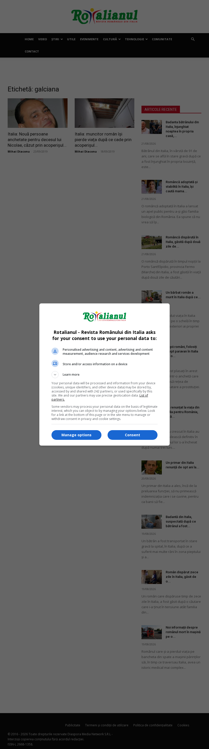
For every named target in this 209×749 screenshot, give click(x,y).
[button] (104, 374)
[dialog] (104, 374)
